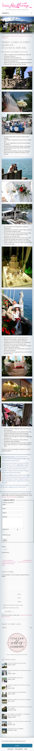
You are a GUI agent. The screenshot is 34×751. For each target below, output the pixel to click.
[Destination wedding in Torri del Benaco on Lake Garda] (4, 687)
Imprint (25, 748)
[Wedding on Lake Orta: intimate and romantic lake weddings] (4, 723)
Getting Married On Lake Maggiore (15, 728)
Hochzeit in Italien (5, 36)
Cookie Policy (10, 748)
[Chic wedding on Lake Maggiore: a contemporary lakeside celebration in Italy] (4, 716)
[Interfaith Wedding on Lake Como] (4, 680)
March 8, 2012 (10, 52)
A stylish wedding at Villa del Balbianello (17, 692)
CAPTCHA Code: (7, 535)
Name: (4, 504)
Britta (5, 52)
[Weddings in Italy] (17, 643)
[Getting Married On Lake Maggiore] (4, 731)
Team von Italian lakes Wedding (9, 497)
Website (19, 601)
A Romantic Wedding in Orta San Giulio (17, 663)
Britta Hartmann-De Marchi (8, 456)
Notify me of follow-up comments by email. (13, 605)
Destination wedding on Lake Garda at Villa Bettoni (19, 699)
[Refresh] (18, 529)
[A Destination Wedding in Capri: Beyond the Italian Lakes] (4, 672)
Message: (5, 516)
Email (19, 598)
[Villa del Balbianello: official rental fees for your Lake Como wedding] (4, 709)
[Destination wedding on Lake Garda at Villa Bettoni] (4, 702)
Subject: (5, 512)
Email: (4, 508)
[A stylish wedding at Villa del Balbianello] (4, 694)
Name (19, 594)
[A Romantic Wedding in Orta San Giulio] (4, 665)
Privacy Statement (19, 748)
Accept (17, 745)
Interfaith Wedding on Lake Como (15, 677)
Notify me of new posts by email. (11, 607)
